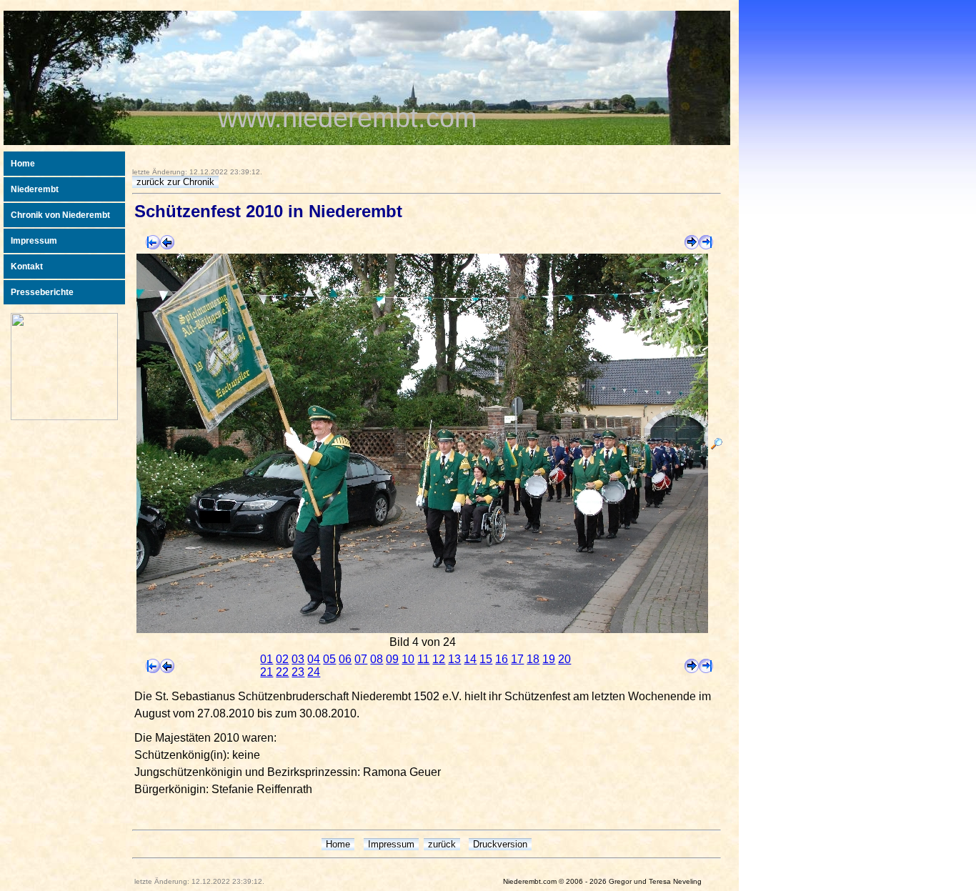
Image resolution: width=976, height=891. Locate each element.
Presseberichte (42, 292)
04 (313, 659)
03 (298, 659)
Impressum (34, 241)
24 (313, 672)
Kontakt (27, 267)
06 (345, 659)
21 (266, 672)
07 (360, 659)
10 (408, 659)
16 (501, 659)
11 (423, 659)
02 (282, 659)
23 (298, 672)
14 (470, 659)
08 (376, 659)
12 (438, 659)
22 (282, 672)
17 (517, 659)
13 (454, 659)
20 (564, 659)
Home (23, 164)
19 (548, 659)
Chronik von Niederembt (60, 215)
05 (329, 659)
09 (392, 659)
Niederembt (35, 189)
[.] (716, 445)
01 (266, 659)
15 (485, 659)
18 (533, 659)
